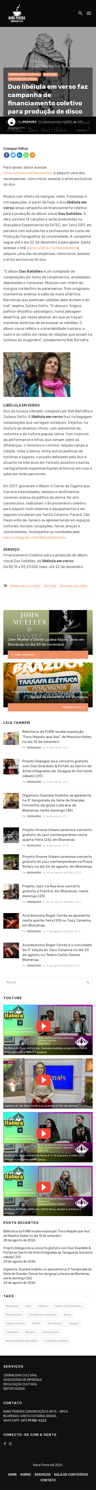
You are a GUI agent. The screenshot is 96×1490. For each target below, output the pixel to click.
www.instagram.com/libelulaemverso (34, 537)
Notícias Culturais (23, 79)
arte (28, 1306)
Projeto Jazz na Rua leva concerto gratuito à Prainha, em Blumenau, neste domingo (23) (55, 891)
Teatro (36, 1323)
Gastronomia (50, 1332)
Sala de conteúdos (71, 1475)
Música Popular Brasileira (22, 1340)
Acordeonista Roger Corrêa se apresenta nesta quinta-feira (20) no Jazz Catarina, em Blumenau (57, 920)
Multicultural (14, 1314)
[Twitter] (13, 155)
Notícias (50, 74)
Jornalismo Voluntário (43, 1314)
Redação (29, 121)
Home (12, 1475)
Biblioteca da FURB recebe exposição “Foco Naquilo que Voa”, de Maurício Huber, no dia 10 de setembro (57, 736)
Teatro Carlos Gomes (68, 1306)
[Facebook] (6, 155)
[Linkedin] (19, 155)
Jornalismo (55, 1323)
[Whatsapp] (26, 155)
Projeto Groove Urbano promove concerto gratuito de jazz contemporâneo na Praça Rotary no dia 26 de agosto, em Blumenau (57, 861)
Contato (48, 1480)
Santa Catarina (15, 1323)
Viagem (74, 1323)
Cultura (43, 1306)
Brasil (67, 1314)
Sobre (25, 1475)
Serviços (42, 1475)
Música (30, 1332)
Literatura (12, 1332)
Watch (43, 1026)
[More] (32, 155)
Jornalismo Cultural (24, 74)
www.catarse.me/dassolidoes (28, 173)
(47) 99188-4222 (33, 1420)
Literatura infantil (56, 1340)
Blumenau (12, 1306)
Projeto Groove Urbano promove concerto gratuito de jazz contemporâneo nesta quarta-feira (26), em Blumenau (57, 835)
